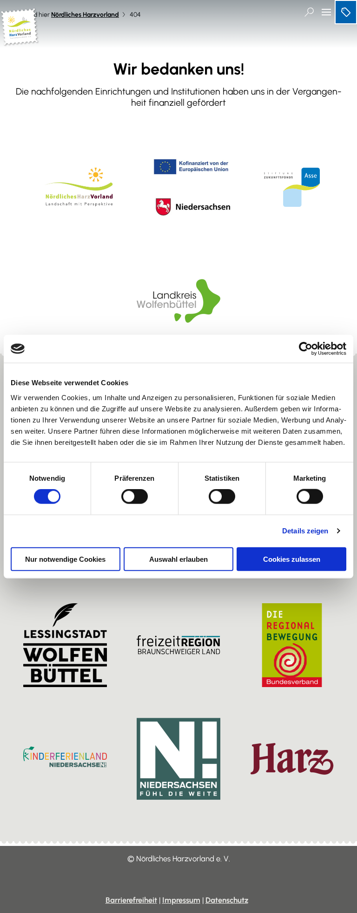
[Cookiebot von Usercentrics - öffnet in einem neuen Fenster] (305, 349)
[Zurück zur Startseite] (20, 42)
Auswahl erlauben (178, 559)
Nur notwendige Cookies (65, 559)
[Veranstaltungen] (346, 12)
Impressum (181, 900)
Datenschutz (226, 900)
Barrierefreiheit (131, 900)
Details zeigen (305, 531)
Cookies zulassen (291, 559)
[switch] (134, 496)
